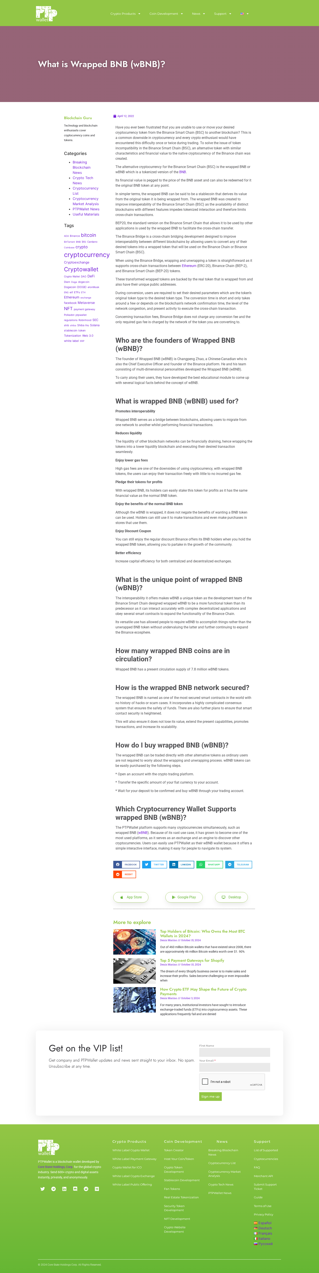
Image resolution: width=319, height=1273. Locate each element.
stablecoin (70, 330)
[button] (126, 864)
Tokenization (72, 335)
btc (84, 241)
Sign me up (210, 1096)
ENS (66, 292)
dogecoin (83, 281)
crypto (82, 246)
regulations (70, 320)
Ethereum (71, 297)
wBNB (143, 833)
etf (71, 292)
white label (71, 341)
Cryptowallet (81, 269)
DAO (83, 276)
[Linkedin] (64, 1188)
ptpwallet (81, 314)
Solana (95, 325)
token (82, 330)
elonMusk (93, 287)
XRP (82, 341)
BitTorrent (69, 241)
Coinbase (69, 247)
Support (220, 14)
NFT (68, 308)
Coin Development (164, 14)
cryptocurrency (87, 255)
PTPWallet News (86, 209)
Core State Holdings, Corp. (55, 1167)
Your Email (207, 1060)
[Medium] (96, 1188)
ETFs (77, 292)
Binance (75, 235)
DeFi (91, 276)
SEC (95, 320)
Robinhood (85, 320)
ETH (83, 292)
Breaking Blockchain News (81, 167)
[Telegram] (53, 1188)
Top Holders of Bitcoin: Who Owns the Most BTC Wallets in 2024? (202, 934)
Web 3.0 (87, 335)
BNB (78, 241)
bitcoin (88, 235)
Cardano (92, 241)
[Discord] (75, 1188)
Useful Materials (86, 214)
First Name (206, 1045)
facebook (70, 303)
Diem (67, 281)
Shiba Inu (83, 325)
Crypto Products (123, 14)
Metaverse (86, 303)
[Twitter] (42, 1188)
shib (66, 325)
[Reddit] (85, 1188)
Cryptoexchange (76, 262)
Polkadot (69, 314)
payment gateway (84, 309)
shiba (73, 325)
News (196, 14)
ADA (66, 236)
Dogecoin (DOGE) (75, 287)
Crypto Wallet (72, 276)
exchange (86, 297)
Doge (74, 282)
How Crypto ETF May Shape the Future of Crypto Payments (203, 991)
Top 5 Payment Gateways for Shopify (192, 960)
